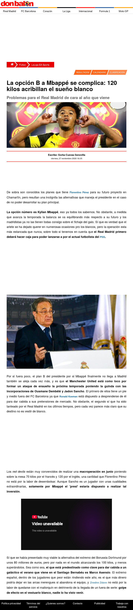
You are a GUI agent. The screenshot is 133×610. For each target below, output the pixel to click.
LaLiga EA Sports (40, 64)
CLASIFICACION (117, 72)
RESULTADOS (82, 72)
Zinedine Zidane (98, 582)
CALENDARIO (99, 72)
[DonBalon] (10, 64)
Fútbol (22, 64)
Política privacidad (11, 603)
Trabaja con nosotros (122, 605)
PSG (102, 237)
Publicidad (99, 603)
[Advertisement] (67, 38)
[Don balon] (62, 3)
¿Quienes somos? (55, 603)
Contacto (77, 603)
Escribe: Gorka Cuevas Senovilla (66, 155)
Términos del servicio (33, 605)
